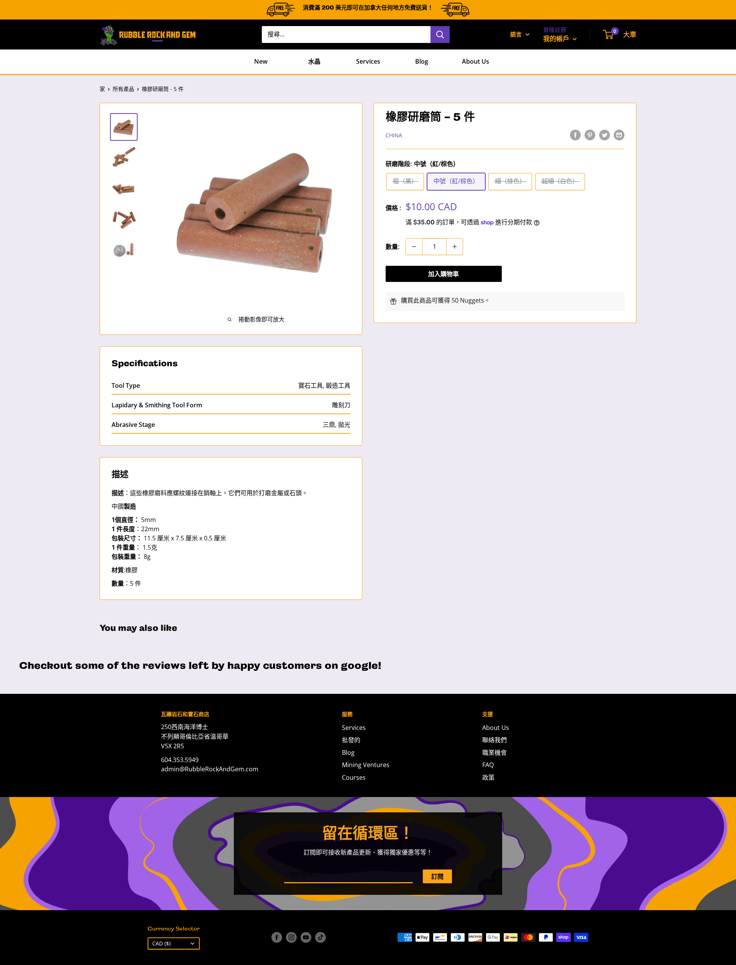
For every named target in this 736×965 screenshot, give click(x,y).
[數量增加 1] (455, 247)
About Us (475, 61)
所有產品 (123, 88)
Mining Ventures (365, 765)
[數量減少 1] (414, 247)
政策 (488, 777)
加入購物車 (443, 274)
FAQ (488, 765)
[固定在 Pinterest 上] (590, 134)
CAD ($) (161, 943)
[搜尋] (440, 34)
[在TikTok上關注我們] (320, 937)
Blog (421, 61)
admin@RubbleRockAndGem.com (209, 769)
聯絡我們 (494, 740)
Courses (354, 777)
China (394, 135)
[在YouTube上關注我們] (306, 937)
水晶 (314, 61)
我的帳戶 (557, 38)
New (261, 61)
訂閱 (437, 876)
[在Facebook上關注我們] (276, 937)
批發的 (351, 740)
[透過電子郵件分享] (619, 134)
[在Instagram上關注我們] (291, 937)
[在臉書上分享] (575, 134)
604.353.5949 (180, 760)
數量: (392, 246)
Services (368, 61)
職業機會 (494, 752)
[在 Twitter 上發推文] (604, 134)
